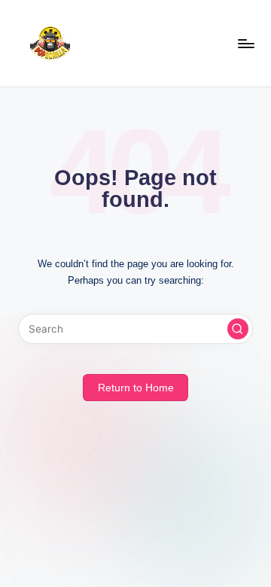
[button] (237, 328)
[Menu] (245, 43)
